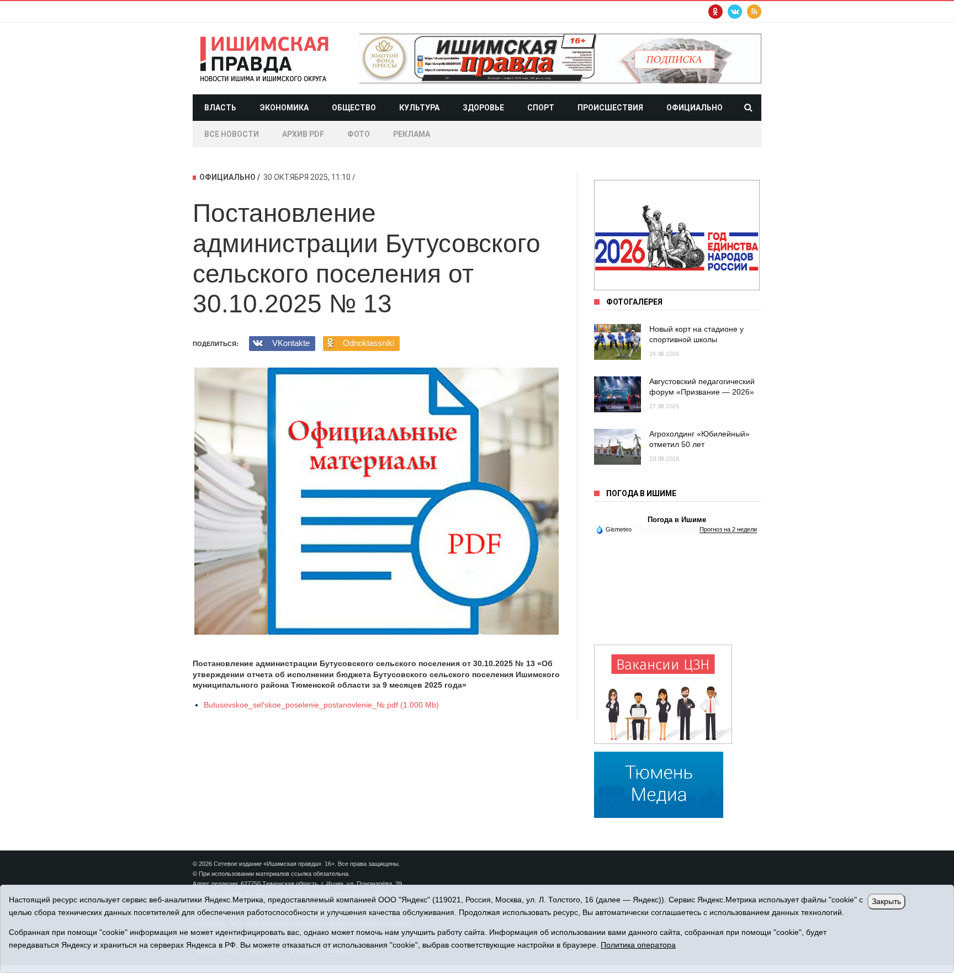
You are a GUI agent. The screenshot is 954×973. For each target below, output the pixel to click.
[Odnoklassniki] (715, 11)
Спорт (540, 107)
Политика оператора (638, 944)
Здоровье (483, 107)
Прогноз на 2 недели (728, 529)
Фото (358, 134)
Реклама (411, 134)
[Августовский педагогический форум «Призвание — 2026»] (617, 394)
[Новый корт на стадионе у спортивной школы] (617, 342)
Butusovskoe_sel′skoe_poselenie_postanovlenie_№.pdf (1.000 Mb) (321, 704)
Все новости (231, 134)
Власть (220, 107)
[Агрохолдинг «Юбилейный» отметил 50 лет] (617, 447)
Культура (419, 107)
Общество (354, 107)
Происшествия (610, 107)
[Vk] (735, 11)
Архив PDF (303, 134)
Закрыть (886, 901)
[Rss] (754, 11)
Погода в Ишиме (677, 519)
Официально (694, 107)
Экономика (284, 107)
